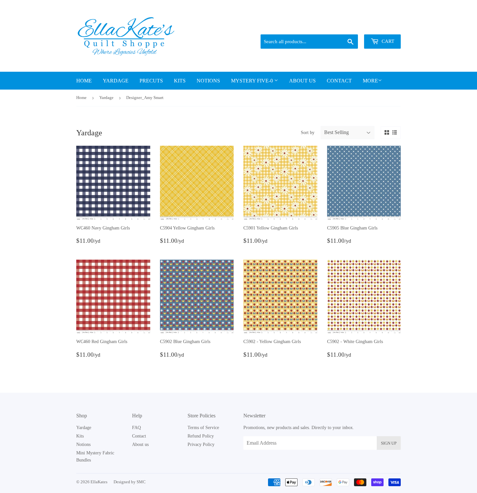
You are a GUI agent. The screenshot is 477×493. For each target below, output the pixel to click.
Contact (339, 80)
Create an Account (385, 26)
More (370, 80)
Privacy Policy (201, 444)
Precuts (151, 80)
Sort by (307, 132)
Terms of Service (203, 427)
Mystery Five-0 (252, 80)
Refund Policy (201, 436)
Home (84, 80)
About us (302, 80)
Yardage (115, 80)
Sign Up (389, 443)
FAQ (136, 427)
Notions (208, 80)
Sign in (355, 26)
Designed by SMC (130, 481)
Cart (387, 41)
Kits (180, 80)
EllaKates (99, 481)
